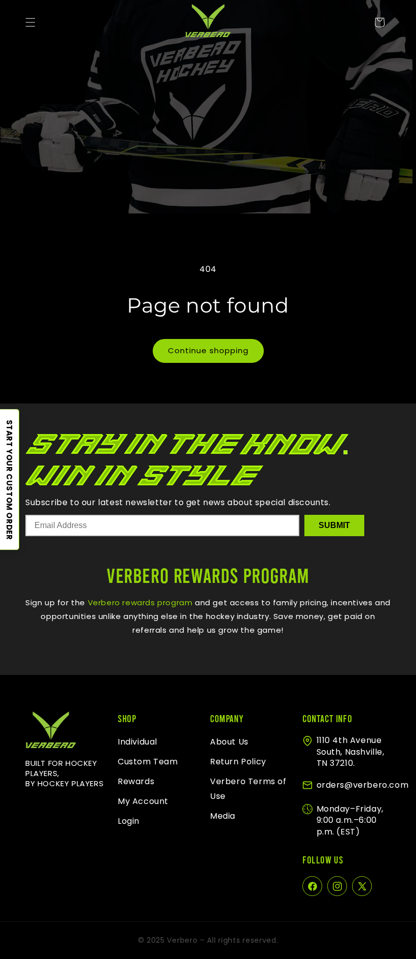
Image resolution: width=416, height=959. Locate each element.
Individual (137, 742)
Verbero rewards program (138, 602)
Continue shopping (208, 350)
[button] (30, 22)
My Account (143, 801)
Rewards (136, 781)
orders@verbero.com (363, 785)
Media (222, 816)
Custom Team (148, 761)
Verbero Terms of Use (248, 789)
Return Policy (238, 761)
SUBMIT (334, 525)
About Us (229, 742)
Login (129, 821)
